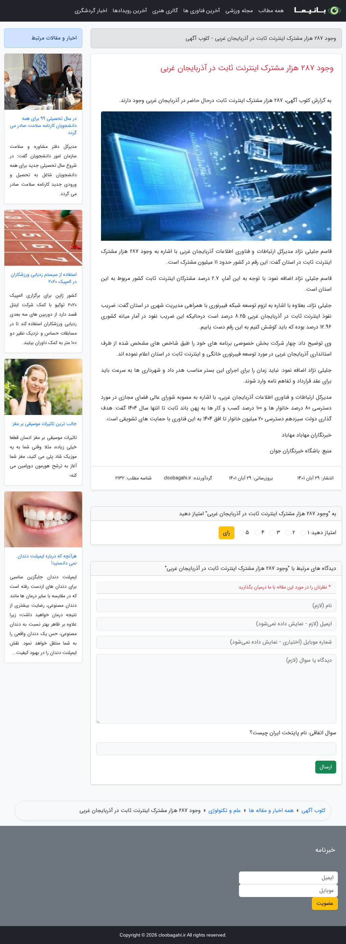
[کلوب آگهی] (317, 11)
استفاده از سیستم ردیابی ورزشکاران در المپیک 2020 (44, 278)
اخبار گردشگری (91, 10)
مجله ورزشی (239, 10)
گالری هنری (165, 10)
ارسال (326, 767)
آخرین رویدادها (130, 10)
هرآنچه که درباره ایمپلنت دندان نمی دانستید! (47, 560)
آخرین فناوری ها (201, 10)
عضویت (324, 903)
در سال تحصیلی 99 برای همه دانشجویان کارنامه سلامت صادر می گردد (43, 125)
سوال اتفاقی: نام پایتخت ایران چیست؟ (293, 733)
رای (226, 532)
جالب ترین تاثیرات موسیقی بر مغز (45, 423)
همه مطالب (271, 10)
